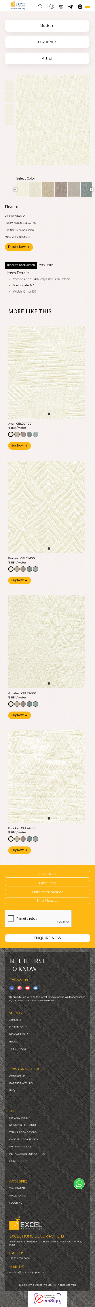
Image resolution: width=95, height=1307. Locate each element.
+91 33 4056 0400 (19, 1258)
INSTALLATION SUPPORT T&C (27, 1153)
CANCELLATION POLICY (23, 1139)
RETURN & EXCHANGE (23, 1125)
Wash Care (46, 265)
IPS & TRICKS (18, 1048)
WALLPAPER (17, 1188)
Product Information (21, 265)
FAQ (12, 1090)
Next (91, 189)
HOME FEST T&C (19, 1161)
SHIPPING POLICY (20, 1146)
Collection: (11, 216)
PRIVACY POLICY (19, 1117)
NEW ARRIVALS (18, 1034)
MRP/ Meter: (12, 237)
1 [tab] (44, 413)
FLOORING (16, 1202)
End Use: (10, 230)
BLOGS (13, 1041)
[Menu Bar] (87, 6)
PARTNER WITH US (21, 1083)
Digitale (87, 1300)
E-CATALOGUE (18, 1027)
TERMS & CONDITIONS (23, 1132)
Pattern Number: (14, 223)
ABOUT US (15, 1020)
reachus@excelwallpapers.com (27, 1272)
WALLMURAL (17, 1195)
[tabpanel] (46, 372)
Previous (15, 189)
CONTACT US (17, 1076)
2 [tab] (49, 413)
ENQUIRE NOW (47, 938)
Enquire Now (17, 247)
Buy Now (17, 445)
